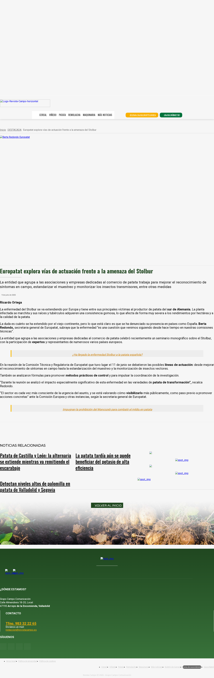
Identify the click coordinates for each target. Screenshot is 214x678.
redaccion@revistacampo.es (21, 629)
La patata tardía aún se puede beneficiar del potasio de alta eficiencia (103, 461)
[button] (119, 114)
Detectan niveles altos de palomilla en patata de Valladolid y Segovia (35, 486)
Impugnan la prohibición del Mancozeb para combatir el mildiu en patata (107, 409)
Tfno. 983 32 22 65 (21, 623)
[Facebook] (37, 430)
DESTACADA (14, 129)
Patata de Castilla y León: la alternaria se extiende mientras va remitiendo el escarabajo (35, 461)
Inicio (3, 129)
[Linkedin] (71, 430)
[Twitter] (27, 646)
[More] (105, 430)
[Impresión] (93, 430)
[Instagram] (11, 646)
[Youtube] (19, 646)
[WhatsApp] (60, 430)
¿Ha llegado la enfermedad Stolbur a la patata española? (107, 354)
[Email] (82, 430)
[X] (48, 430)
